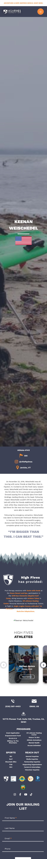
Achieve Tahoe (33, 598)
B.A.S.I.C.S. (13, 738)
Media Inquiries (32, 759)
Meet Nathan (27, 677)
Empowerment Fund (13, 735)
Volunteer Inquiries (32, 770)
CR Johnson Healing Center (34, 734)
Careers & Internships (32, 767)
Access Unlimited (34, 745)
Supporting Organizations (32, 764)
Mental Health (34, 743)
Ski (11, 756)
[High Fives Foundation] (12, 11)
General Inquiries (32, 756)
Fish (10, 764)
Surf (10, 759)
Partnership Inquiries (32, 762)
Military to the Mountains (13, 742)
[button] (4, 665)
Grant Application (13, 733)
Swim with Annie (33, 591)
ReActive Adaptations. (26, 611)
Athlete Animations (34, 740)
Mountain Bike (10, 762)
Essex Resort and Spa (18, 593)
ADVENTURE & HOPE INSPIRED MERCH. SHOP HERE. (23, 3)
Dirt (10, 767)
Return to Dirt (34, 737)
